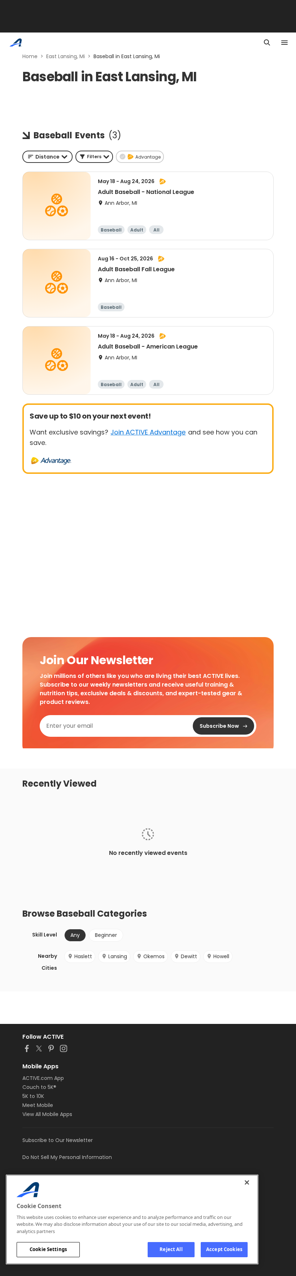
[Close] (247, 1182)
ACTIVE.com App (43, 1078)
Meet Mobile (37, 1105)
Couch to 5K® (39, 1087)
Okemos (154, 956)
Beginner (106, 935)
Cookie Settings (48, 1249)
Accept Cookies (224, 1249)
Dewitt (189, 956)
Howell (221, 956)
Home (30, 56)
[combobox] (47, 157)
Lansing (117, 956)
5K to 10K (33, 1096)
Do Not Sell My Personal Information (67, 1157)
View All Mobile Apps (47, 1114)
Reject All (171, 1249)
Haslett (83, 956)
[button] (94, 157)
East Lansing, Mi (65, 56)
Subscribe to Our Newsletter (57, 1140)
